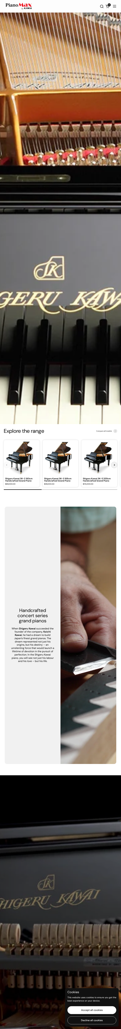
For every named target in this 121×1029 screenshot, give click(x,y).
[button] (102, 6)
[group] (22, 463)
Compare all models (104, 431)
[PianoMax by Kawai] (19, 6)
